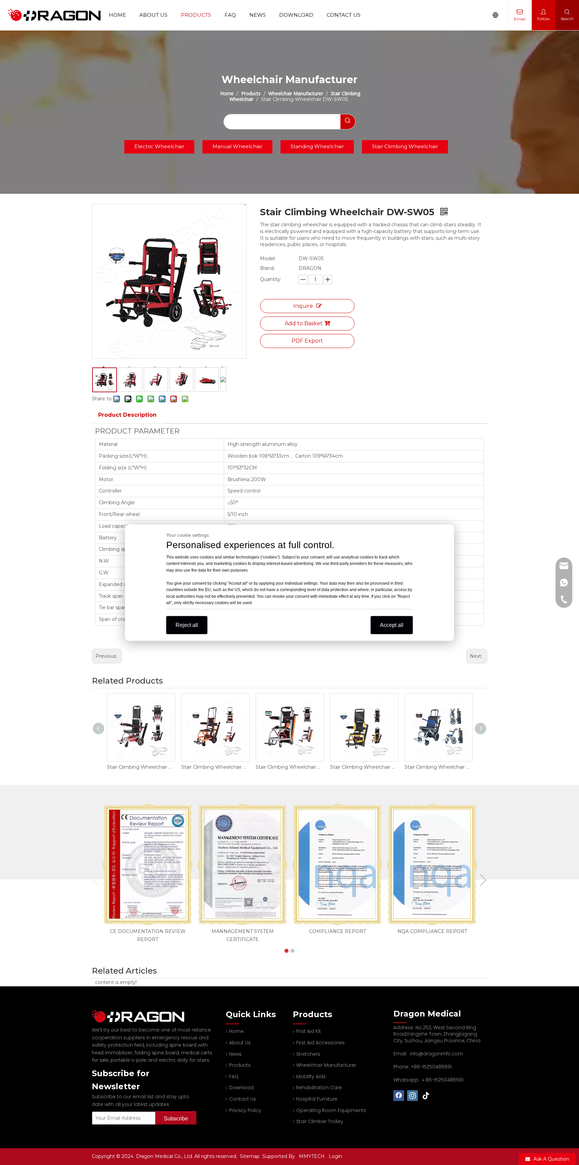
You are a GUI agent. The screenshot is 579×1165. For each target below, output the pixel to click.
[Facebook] (398, 1095)
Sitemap (250, 1156)
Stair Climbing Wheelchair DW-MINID (141, 767)
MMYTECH (312, 1156)
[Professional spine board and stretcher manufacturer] (142, 1016)
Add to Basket (304, 323)
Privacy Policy (245, 1110)
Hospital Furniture (316, 1099)
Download (296, 15)
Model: (268, 258)
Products (196, 15)
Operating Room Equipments (331, 1110)
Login (335, 1156)
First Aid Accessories (320, 1042)
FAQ (230, 15)
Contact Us (344, 15)
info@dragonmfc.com (436, 1053)
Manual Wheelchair (237, 146)
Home (117, 15)
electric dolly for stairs (184, 1060)
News (257, 15)
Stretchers (308, 1054)
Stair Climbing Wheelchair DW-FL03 (438, 767)
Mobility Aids (311, 1076)
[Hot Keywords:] (347, 121)
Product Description (127, 415)
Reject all (187, 625)
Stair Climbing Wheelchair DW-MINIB (215, 767)
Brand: (267, 268)
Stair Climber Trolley (319, 1121)
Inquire (303, 306)
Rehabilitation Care (319, 1087)
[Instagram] (412, 1095)
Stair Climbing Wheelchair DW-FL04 (364, 767)
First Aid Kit (308, 1031)
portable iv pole (128, 1060)
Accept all (391, 625)
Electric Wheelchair (159, 146)
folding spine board (156, 1053)
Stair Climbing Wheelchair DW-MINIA (289, 767)
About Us (153, 15)
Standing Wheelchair (317, 146)
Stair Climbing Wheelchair (405, 146)
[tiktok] (426, 1095)
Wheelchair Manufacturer (326, 1065)
